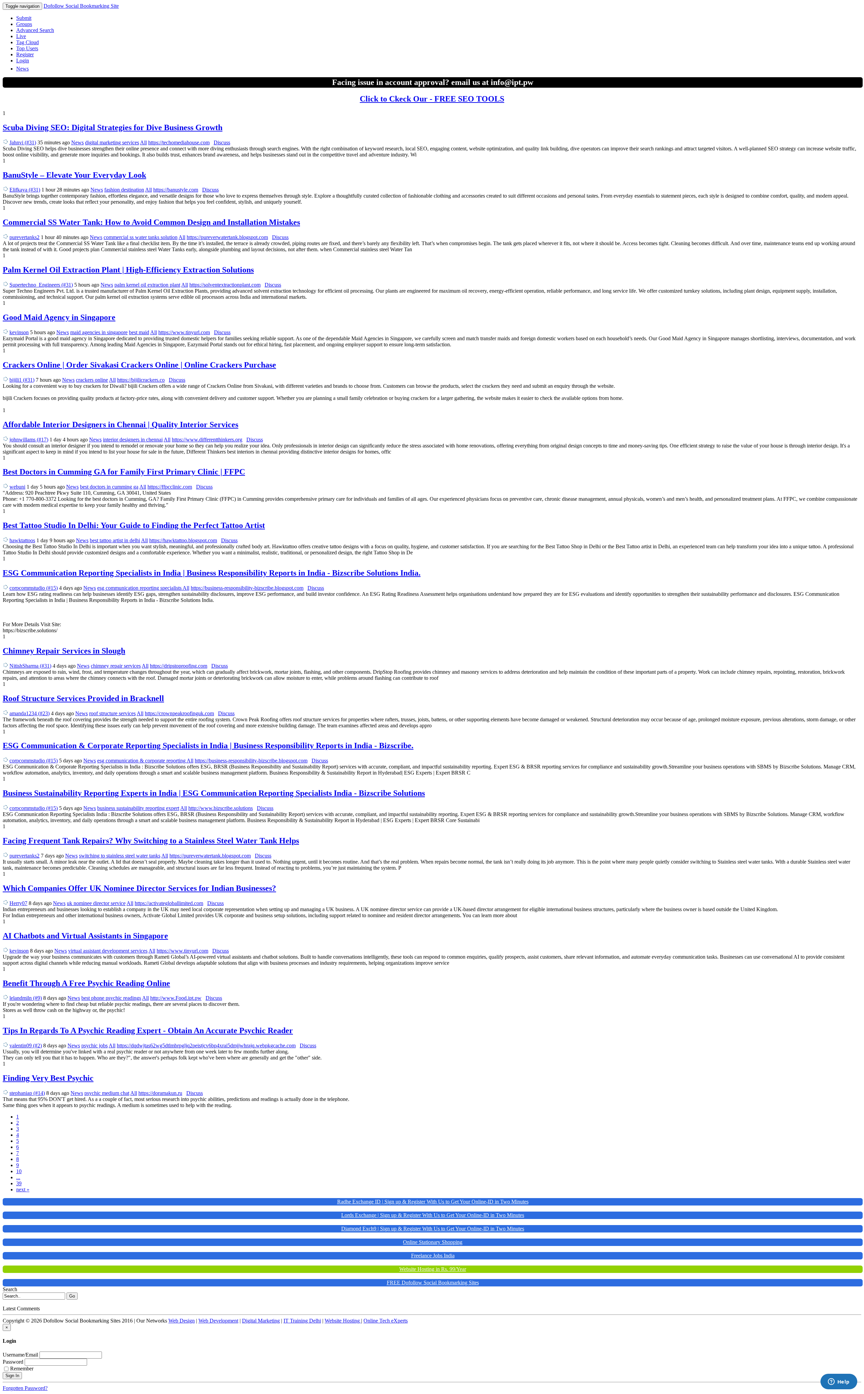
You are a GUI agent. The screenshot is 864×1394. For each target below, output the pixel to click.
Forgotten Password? (25, 1388)
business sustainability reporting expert (138, 808)
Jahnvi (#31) (22, 142)
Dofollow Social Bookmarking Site (81, 6)
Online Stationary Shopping (432, 1242)
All (143, 142)
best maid (139, 332)
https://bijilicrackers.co (141, 380)
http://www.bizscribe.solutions (220, 808)
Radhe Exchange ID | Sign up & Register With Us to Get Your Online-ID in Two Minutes (433, 1201)
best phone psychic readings (111, 998)
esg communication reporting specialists (140, 588)
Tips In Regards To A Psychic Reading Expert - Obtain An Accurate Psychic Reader (148, 1030)
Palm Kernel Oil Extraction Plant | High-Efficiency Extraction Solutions (128, 269)
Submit (23, 18)
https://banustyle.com (175, 190)
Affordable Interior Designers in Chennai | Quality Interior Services (120, 424)
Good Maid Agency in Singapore (59, 317)
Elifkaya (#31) (24, 190)
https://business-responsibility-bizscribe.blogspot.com (247, 588)
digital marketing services (112, 142)
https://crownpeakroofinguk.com (179, 713)
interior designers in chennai (133, 439)
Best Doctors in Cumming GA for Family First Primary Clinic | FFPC (124, 471)
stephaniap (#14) (27, 1093)
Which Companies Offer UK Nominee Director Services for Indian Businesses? (139, 888)
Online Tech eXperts (385, 1321)
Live (21, 36)
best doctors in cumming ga (109, 487)
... (18, 1177)
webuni (17, 487)
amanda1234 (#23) (29, 713)
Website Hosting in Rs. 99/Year (432, 1269)
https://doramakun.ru (160, 1093)
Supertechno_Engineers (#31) (41, 285)
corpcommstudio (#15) (33, 588)
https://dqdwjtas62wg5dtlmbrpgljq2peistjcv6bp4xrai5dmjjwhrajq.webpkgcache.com (206, 1045)
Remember (21, 1368)
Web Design (181, 1321)
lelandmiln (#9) (25, 998)
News (22, 68)
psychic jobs (94, 1045)
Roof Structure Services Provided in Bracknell (83, 698)
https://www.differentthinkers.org (207, 439)
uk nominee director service (96, 903)
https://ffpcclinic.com (169, 487)
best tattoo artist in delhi (115, 540)
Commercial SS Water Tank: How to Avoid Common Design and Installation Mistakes (151, 222)
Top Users (27, 48)
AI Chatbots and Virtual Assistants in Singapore (85, 935)
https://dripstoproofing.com (178, 666)
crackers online (92, 380)
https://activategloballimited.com (169, 903)
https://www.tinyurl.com (184, 332)
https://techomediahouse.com (179, 142)
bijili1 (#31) (21, 380)
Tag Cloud (27, 42)
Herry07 (18, 903)
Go (72, 1296)
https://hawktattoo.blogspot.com (183, 540)
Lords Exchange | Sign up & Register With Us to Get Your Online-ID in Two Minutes (432, 1215)
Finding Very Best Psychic (48, 1078)
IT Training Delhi (302, 1321)
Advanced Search (35, 30)
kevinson (19, 332)
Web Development (218, 1321)
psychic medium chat (106, 1093)
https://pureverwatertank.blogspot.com (227, 237)
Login (22, 60)
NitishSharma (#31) (30, 666)
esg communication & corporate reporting (142, 760)
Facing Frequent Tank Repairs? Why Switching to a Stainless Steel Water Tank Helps (151, 840)
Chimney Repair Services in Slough (64, 650)
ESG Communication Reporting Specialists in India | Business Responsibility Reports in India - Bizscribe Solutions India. (212, 573)
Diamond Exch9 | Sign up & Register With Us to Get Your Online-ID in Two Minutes (432, 1228)
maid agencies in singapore (99, 332)
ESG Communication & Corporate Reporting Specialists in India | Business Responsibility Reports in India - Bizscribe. (208, 745)
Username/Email (20, 1355)
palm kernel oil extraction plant (147, 285)
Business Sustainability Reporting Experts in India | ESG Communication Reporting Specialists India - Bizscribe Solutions (214, 793)
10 (19, 1171)
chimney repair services (116, 666)
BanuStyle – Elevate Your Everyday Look (74, 175)
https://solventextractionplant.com (225, 285)
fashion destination (124, 190)
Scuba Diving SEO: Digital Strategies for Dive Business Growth (112, 127)
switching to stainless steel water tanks (119, 856)
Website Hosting (343, 1321)
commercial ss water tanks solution (141, 237)
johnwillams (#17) (28, 439)
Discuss (222, 142)
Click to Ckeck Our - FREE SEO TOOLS (432, 98)
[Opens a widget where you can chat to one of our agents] (838, 1382)
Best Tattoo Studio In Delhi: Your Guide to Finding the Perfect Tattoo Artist (134, 525)
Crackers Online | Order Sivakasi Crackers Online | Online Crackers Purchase (139, 364)
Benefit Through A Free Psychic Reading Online (86, 983)
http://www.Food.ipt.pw (175, 998)
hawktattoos (22, 540)
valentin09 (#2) (25, 1045)
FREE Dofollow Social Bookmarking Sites (433, 1282)
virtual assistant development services (107, 951)
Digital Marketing (261, 1321)
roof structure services (112, 713)
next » (22, 1189)
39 (19, 1183)
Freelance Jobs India (433, 1255)
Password (13, 1362)
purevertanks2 (24, 237)
